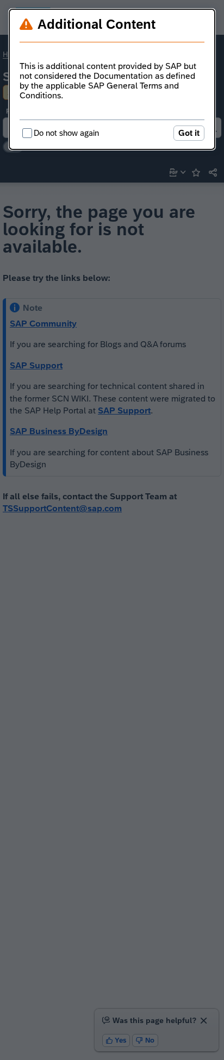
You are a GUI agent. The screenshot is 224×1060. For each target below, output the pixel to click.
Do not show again (66, 132)
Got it (189, 132)
